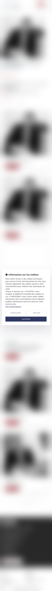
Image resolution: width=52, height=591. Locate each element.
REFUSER (36, 313)
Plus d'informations (13, 306)
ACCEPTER (26, 319)
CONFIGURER (15, 313)
